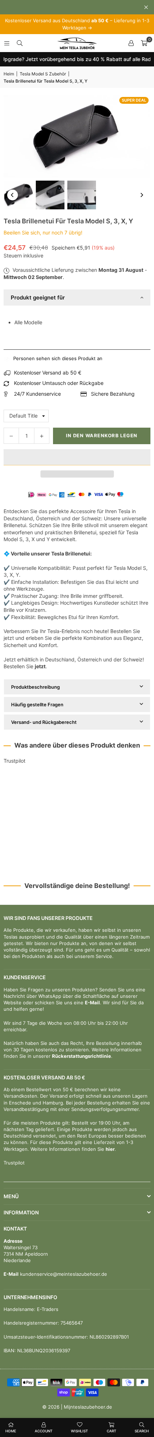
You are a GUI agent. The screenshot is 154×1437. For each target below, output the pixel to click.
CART (111, 1431)
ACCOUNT (44, 1431)
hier (110, 1149)
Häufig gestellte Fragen (37, 704)
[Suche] (19, 43)
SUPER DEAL (134, 100)
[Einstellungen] (131, 43)
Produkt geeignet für (38, 297)
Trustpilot (14, 761)
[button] (77, 457)
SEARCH (142, 1431)
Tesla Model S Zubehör (43, 73)
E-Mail (92, 1002)
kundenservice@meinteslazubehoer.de (63, 1274)
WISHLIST (79, 1431)
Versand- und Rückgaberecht (44, 722)
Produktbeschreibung (35, 687)
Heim (9, 73)
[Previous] (12, 195)
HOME (10, 1431)
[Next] (141, 195)
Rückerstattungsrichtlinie (81, 1056)
